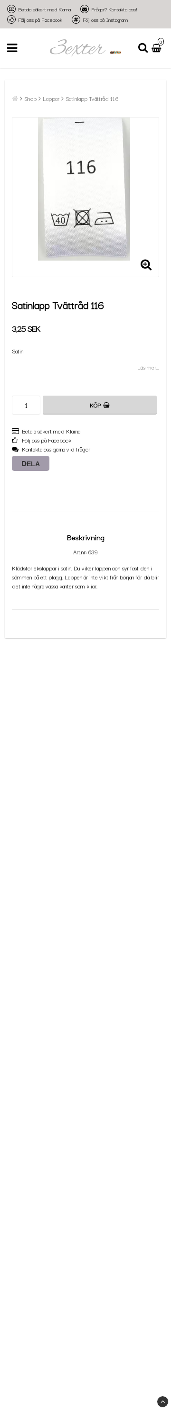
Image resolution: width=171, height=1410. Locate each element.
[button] (158, 48)
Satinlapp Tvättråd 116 (92, 98)
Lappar (51, 98)
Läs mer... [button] (148, 366)
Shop (30, 98)
